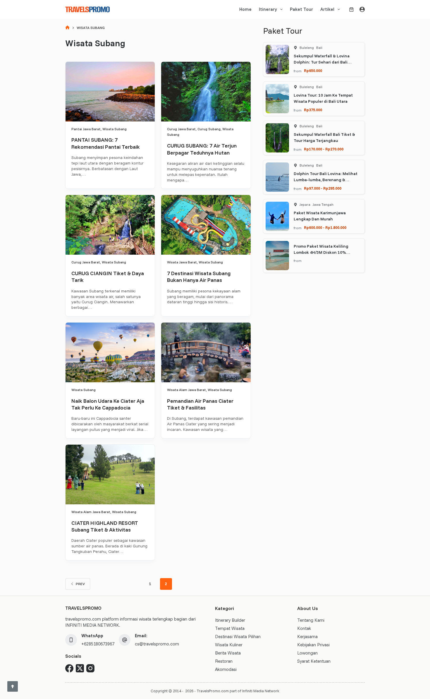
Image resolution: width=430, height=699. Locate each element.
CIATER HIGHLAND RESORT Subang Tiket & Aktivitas (104, 526)
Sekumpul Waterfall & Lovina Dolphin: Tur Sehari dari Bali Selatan (322, 62)
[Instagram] (90, 668)
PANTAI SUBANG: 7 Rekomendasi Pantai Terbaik (105, 143)
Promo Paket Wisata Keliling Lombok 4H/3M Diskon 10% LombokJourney (321, 252)
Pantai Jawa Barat (86, 129)
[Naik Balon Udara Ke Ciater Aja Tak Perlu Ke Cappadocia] (110, 352)
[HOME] (67, 28)
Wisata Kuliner (228, 644)
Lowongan (307, 653)
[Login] (362, 9)
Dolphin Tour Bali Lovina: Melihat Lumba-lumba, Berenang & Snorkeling (325, 180)
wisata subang (114, 129)
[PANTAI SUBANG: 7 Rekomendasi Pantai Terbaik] (110, 91)
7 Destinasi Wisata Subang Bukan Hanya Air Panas (199, 276)
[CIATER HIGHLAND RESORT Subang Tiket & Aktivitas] (110, 474)
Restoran (224, 661)
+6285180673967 (97, 644)
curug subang (209, 129)
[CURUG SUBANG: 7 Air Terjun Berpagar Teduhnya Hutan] (205, 91)
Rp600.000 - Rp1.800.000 (325, 227)
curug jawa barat (181, 129)
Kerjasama (307, 636)
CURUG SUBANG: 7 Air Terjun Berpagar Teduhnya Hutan (202, 149)
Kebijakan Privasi (313, 644)
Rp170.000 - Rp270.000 (323, 149)
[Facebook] (69, 668)
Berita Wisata (228, 653)
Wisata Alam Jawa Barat (186, 390)
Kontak (304, 628)
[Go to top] (12, 686)
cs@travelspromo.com (157, 644)
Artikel (327, 9)
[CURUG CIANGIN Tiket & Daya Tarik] (110, 225)
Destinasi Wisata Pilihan (238, 636)
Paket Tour (301, 9)
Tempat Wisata (230, 628)
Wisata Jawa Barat (182, 262)
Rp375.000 (313, 109)
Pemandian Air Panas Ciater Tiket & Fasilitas (200, 404)
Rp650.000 (313, 70)
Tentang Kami (310, 620)
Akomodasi (226, 669)
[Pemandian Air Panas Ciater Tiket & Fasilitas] (205, 352)
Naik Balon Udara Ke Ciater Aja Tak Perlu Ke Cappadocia (107, 404)
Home (245, 9)
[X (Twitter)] (80, 668)
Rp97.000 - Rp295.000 (322, 188)
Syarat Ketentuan (314, 661)
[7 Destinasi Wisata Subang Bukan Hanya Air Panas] (205, 225)
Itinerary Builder (230, 620)
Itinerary (268, 9)
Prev (80, 584)
